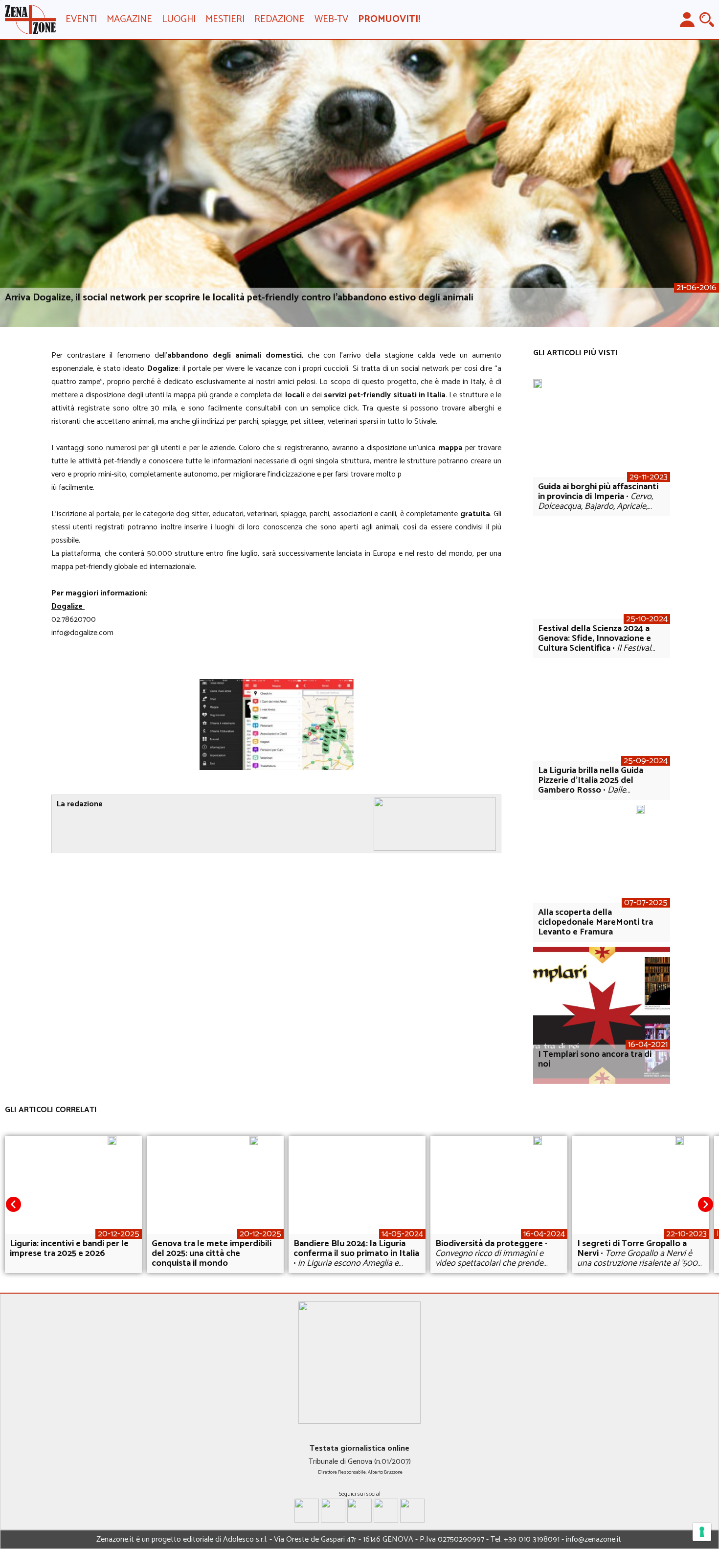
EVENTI (81, 19)
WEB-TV (331, 19)
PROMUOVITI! (389, 19)
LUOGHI (179, 19)
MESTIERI (225, 19)
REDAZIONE (279, 19)
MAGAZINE (129, 19)
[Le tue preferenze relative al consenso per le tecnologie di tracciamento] (702, 1532)
